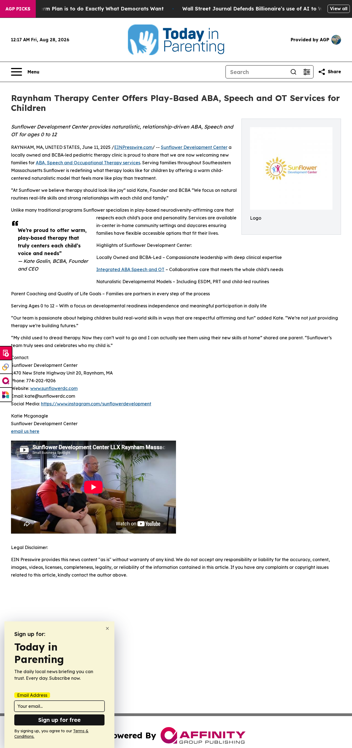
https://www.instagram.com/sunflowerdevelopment (96, 403)
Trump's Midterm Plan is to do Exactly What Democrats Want (85, 9)
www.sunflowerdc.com (54, 388)
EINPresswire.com (133, 147)
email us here (25, 431)
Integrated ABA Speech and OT (130, 269)
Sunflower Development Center (194, 147)
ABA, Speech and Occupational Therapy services (88, 162)
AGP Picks (18, 9)
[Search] (293, 71)
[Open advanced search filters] (306, 71)
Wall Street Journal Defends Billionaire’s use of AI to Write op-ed (265, 9)
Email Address (32, 695)
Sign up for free (59, 719)
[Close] (107, 628)
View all (338, 8)
